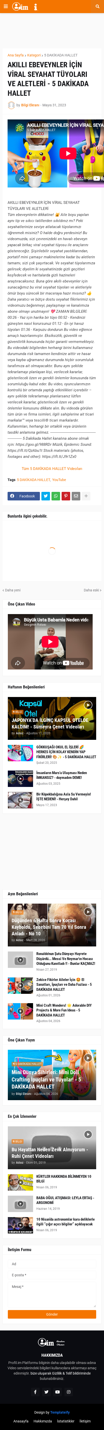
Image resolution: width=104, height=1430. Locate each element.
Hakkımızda (43, 1421)
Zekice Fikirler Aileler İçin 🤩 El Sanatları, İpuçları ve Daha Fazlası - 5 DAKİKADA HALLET (64, 984)
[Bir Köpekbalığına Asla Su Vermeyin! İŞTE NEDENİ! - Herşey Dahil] (20, 800)
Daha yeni (12, 590)
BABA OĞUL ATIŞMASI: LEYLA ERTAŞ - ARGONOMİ (65, 1200)
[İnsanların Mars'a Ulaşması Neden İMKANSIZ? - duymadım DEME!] (20, 779)
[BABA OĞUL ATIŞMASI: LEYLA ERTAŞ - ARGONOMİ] (20, 1204)
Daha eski (91, 590)
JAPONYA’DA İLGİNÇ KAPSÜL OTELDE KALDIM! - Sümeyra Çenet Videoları (50, 723)
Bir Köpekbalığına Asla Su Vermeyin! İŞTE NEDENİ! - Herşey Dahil (63, 797)
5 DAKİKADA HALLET (60, 55)
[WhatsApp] (55, 496)
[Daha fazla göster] (86, 496)
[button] (6, 6)
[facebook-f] (35, 1392)
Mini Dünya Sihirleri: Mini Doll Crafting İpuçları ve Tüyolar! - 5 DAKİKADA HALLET (46, 1079)
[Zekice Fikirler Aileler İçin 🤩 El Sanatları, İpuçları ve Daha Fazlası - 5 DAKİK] (20, 985)
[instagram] (68, 1392)
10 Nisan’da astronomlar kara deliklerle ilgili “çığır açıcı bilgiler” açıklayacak (65, 1222)
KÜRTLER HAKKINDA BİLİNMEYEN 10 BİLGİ (63, 1179)
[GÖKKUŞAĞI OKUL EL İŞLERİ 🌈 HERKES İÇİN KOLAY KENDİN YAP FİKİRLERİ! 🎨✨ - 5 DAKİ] (20, 753)
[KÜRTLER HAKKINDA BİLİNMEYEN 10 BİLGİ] (20, 1182)
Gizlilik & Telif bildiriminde (71, 1373)
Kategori (34, 55)
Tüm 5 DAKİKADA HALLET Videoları (52, 468)
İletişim (85, 1421)
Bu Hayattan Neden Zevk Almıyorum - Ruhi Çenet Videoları (50, 1153)
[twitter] (46, 1392)
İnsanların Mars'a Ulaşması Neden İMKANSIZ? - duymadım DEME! (61, 775)
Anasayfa (21, 1421)
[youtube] (57, 1392)
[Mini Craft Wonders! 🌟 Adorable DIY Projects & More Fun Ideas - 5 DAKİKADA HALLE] (20, 1011)
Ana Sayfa (16, 55)
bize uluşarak (41, 1373)
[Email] (76, 496)
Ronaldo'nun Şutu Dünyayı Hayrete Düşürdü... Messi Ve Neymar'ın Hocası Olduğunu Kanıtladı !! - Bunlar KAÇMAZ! (65, 958)
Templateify (60, 1412)
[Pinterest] (66, 496)
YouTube (59, 480)
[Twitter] (45, 496)
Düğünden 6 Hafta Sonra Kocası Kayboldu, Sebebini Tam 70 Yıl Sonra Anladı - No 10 (49, 927)
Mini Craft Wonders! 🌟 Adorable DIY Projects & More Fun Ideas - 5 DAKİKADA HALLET (64, 1010)
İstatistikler (65, 1421)
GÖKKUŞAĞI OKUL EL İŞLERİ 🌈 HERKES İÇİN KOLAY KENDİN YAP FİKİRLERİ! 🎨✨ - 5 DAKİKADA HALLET (66, 752)
